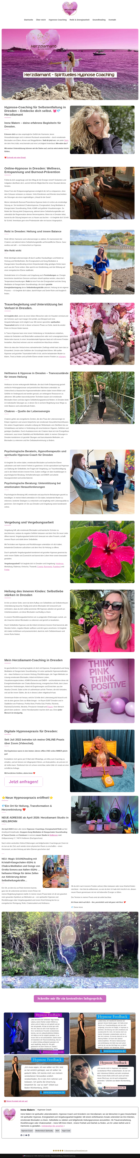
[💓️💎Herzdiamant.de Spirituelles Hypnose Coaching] (70, 8)
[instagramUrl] (24, 1135)
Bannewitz (48, 567)
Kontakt (112, 20)
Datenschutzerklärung (56, 1155)
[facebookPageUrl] (21, 1135)
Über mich (41, 20)
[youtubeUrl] (26, 1135)
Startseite (28, 20)
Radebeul (57, 567)
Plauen (50, 707)
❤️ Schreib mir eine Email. (15, 157)
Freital (6, 570)
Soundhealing (99, 20)
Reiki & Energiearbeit (79, 20)
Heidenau (59, 564)
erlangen (62, 357)
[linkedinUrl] (29, 1135)
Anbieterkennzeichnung (69, 1155)
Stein (66, 140)
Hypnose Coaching (58, 20)
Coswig (40, 567)
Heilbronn (54, 835)
